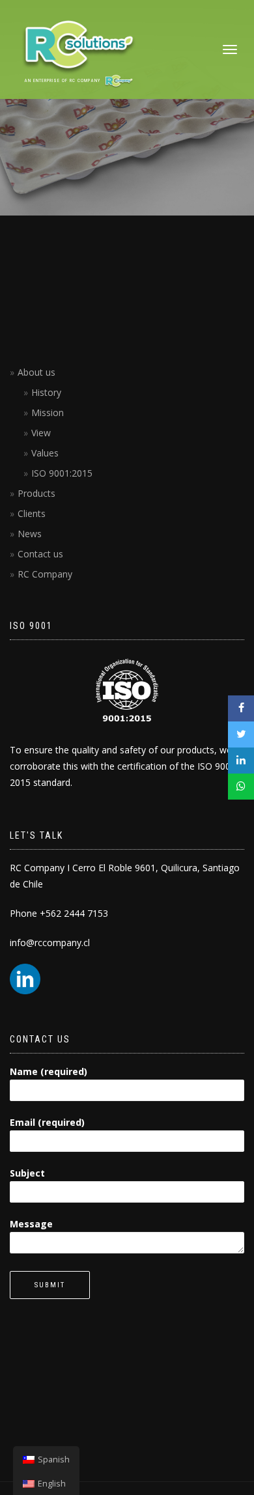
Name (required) (48, 1071)
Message (31, 1224)
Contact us (40, 554)
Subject (27, 1173)
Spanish (54, 1459)
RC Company (45, 574)
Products (36, 493)
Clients (32, 513)
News (30, 533)
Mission (47, 412)
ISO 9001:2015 (61, 473)
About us (36, 372)
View (41, 432)
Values (45, 453)
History (46, 392)
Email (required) (47, 1122)
